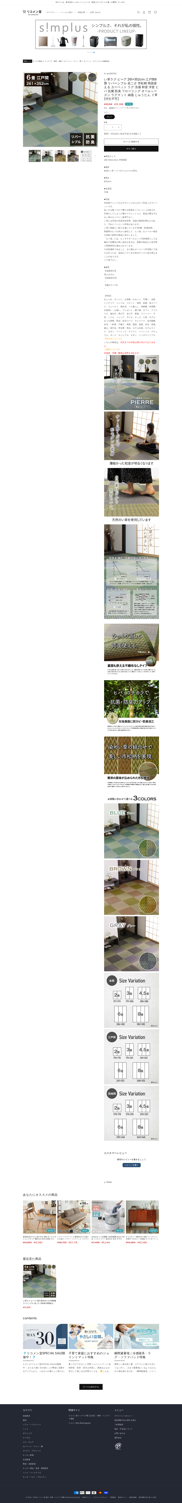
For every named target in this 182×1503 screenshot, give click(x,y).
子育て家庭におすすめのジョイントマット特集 (89, 1355)
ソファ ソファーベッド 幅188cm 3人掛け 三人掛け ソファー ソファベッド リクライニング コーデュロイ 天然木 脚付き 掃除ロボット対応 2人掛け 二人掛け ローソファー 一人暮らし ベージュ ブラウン (73, 1238)
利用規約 (113, 1497)
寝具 (24, 1420)
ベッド (25, 1429)
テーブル (26, 1437)
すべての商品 (37, 61)
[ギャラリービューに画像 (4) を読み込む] (73, 156)
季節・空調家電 (29, 1464)
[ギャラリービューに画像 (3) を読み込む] (60, 156)
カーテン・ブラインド (32, 1450)
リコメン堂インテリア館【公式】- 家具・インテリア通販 (89, 1417)
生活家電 (26, 1459)
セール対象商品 (103, 61)
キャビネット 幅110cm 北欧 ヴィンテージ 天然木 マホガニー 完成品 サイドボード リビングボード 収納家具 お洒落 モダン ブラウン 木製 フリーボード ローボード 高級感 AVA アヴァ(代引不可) (142, 1238)
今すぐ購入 (131, 148)
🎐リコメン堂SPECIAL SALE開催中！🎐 (44, 1355)
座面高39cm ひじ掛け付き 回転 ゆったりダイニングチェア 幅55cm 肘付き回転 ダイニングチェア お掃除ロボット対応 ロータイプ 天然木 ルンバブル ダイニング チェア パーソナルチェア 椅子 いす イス (39, 1238)
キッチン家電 (28, 1455)
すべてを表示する (91, 1387)
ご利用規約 (118, 1424)
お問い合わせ (119, 1433)
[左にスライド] (25, 156)
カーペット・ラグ (90, 61)
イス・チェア (28, 1442)
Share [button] (109, 1182)
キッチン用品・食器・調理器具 (35, 1468)
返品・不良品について (123, 1429)
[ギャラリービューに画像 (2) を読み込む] (47, 156)
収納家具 (26, 1416)
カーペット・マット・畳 (72, 61)
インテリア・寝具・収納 (53, 61)
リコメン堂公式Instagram (80, 1423)
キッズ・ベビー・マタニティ (34, 1477)
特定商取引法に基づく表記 (147, 1497)
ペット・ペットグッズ (32, 1472)
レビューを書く (132, 1165)
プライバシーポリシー (123, 1416)
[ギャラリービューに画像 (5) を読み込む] (86, 156)
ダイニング (27, 1433)
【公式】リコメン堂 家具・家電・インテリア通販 (48, 1497)
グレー (109, 117)
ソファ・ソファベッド (32, 1424)
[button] (52, 12)
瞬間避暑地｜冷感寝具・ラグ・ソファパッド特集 (132, 1355)
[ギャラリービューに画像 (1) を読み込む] (34, 156)
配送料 (111, 108)
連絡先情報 (133, 1497)
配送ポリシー (122, 1497)
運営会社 (118, 1437)
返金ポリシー (86, 1497)
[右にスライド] (95, 156)
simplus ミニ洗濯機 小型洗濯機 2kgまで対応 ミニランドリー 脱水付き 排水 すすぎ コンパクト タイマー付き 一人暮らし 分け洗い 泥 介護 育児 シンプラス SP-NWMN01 (108, 1238)
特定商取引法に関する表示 (125, 1420)
